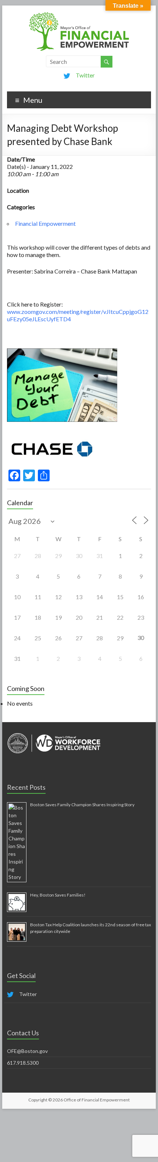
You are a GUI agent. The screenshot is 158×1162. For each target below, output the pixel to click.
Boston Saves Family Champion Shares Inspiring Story (82, 804)
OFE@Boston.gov (27, 1051)
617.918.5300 (23, 1063)
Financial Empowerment (45, 223)
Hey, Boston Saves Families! (58, 895)
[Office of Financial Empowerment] (79, 14)
